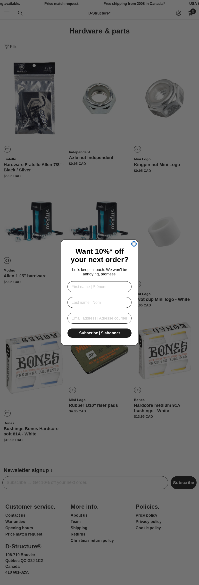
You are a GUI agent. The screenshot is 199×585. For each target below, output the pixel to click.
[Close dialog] (134, 243)
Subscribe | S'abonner (99, 333)
